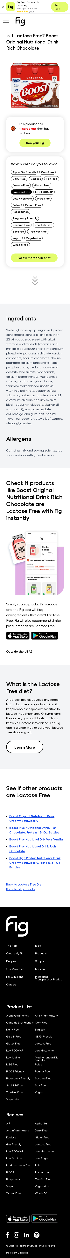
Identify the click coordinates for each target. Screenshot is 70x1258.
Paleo (16, 205)
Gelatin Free (21, 185)
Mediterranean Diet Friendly (47, 1059)
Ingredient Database (17, 1252)
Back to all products (20, 889)
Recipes (11, 961)
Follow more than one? (34, 258)
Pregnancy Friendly (25, 218)
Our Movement (15, 969)
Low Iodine (13, 1057)
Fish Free (51, 178)
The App (11, 945)
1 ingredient (27, 128)
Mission (40, 969)
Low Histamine (22, 198)
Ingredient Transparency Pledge (48, 978)
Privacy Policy (46, 1245)
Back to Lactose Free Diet (24, 884)
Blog (38, 945)
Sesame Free (21, 224)
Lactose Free (21, 191)
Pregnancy (13, 1179)
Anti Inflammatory (46, 1015)
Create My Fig (15, 953)
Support (40, 961)
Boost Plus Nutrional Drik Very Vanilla (36, 839)
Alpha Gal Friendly (24, 172)
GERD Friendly (43, 1036)
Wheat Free (20, 244)
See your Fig (35, 143)
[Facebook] (7, 1235)
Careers (11, 984)
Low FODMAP (44, 191)
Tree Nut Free (38, 231)
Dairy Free (19, 178)
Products (41, 953)
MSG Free (43, 198)
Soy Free (18, 231)
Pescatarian (21, 211)
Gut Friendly (13, 1144)
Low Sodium (14, 1158)
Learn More (24, 747)
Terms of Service (28, 1245)
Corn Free (47, 172)
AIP (8, 1123)
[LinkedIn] (26, 1235)
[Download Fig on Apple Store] (18, 1219)
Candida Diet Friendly (19, 1022)
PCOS (10, 1172)
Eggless (36, 178)
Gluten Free (42, 185)
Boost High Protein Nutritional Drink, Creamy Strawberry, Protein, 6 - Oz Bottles (35, 862)
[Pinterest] (37, 1235)
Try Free (57, 6)
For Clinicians (14, 976)
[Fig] (20, 21)
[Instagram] (16, 1235)
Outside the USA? (19, 651)
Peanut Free (33, 205)
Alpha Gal (41, 1123)
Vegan (17, 238)
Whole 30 (41, 1193)
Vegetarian (33, 238)
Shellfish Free (43, 224)
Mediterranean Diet (18, 1165)
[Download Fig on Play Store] (44, 1219)
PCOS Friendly (15, 1071)
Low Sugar (42, 1158)
